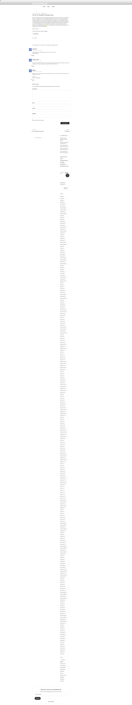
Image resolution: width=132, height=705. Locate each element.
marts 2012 (62, 471)
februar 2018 (62, 342)
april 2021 (61, 286)
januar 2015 (62, 405)
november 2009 (62, 525)
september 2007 (62, 575)
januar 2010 (62, 521)
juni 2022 (61, 267)
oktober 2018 (62, 330)
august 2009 (62, 530)
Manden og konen (63, 675)
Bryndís (33, 70)
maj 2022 (61, 269)
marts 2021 (62, 288)
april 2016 (61, 377)
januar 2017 (62, 359)
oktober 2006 (62, 596)
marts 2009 (62, 540)
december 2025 (62, 207)
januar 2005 (62, 636)
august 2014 (62, 415)
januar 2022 (62, 275)
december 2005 (62, 615)
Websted (34, 113)
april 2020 (61, 302)
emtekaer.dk (40, 3)
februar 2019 (62, 323)
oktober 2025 (62, 211)
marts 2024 (62, 238)
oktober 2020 (62, 296)
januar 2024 (62, 240)
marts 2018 (62, 340)
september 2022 (62, 263)
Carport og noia (62, 663)
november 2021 (62, 277)
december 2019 (62, 309)
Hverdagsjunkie (62, 669)
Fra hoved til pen (63, 665)
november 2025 (62, 209)
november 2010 (62, 501)
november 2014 (62, 409)
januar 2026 (62, 205)
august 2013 (62, 438)
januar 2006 (62, 613)
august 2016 (62, 369)
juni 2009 (61, 534)
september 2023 (62, 244)
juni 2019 (61, 317)
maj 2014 (61, 421)
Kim (39, 13)
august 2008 (62, 553)
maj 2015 (61, 398)
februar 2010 (62, 519)
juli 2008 (61, 555)
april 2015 (61, 400)
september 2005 (62, 621)
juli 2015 (61, 394)
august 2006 (62, 599)
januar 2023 (62, 255)
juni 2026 (61, 198)
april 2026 (61, 202)
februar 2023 (62, 254)
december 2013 (62, 430)
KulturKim (61, 673)
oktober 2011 (62, 480)
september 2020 (62, 298)
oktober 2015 (62, 388)
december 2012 (62, 453)
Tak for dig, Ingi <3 (63, 143)
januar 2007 (62, 590)
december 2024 (62, 227)
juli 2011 (61, 486)
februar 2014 (62, 427)
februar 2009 (62, 542)
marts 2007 (62, 586)
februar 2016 (62, 380)
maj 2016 (61, 375)
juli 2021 (61, 282)
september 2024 (62, 230)
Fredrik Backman (63, 667)
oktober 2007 (62, 573)
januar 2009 (62, 544)
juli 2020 (61, 300)
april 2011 (61, 492)
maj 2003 (61, 653)
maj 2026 (61, 200)
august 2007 (62, 576)
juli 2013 (61, 440)
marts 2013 (62, 448)
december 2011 (62, 476)
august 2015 (62, 392)
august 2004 (62, 640)
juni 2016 (61, 373)
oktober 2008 (62, 550)
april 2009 (61, 538)
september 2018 (62, 332)
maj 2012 (61, 467)
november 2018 (62, 328)
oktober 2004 (62, 638)
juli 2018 (61, 334)
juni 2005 (61, 626)
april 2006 (61, 607)
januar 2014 (62, 428)
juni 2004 (61, 642)
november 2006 (62, 594)
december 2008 (62, 546)
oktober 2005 (62, 619)
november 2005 (62, 617)
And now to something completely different (63, 139)
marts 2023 (62, 252)
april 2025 (61, 219)
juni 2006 (61, 603)
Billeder (53, 6)
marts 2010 (62, 517)
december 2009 (62, 523)
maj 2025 (61, 217)
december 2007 (62, 569)
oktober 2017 (62, 346)
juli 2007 (61, 578)
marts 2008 (62, 563)
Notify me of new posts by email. (38, 120)
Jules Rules (62, 671)
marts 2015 (62, 402)
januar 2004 (62, 648)
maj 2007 (61, 582)
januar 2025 (62, 225)
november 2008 (62, 548)
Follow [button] (67, 175)
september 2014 (62, 413)
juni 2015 (61, 396)
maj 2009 (61, 536)
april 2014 (61, 423)
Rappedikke (62, 677)
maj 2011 (61, 490)
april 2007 (61, 584)
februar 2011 (62, 496)
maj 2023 (61, 250)
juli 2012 (61, 463)
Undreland (62, 681)
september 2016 (62, 367)
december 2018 (62, 327)
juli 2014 (61, 417)
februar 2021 (62, 290)
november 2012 (62, 455)
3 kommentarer (44, 13)
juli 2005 (61, 624)
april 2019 (61, 319)
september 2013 (62, 436)
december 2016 (62, 361)
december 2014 (62, 407)
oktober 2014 (62, 411)
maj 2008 (61, 559)
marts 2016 (62, 378)
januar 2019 (62, 325)
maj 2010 (61, 513)
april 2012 (61, 469)
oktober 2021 (62, 279)
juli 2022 (61, 265)
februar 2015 (62, 403)
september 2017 (62, 348)
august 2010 (62, 507)
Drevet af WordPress (38, 137)
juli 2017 (61, 352)
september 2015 (62, 390)
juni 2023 (61, 248)
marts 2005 (62, 632)
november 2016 (62, 363)
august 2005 (62, 623)
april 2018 (61, 338)
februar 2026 (62, 204)
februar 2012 (62, 473)
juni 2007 (61, 580)
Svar (33, 55)
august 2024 (62, 232)
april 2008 (61, 561)
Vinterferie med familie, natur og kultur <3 (64, 152)
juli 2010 (61, 509)
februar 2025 (62, 223)
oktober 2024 (62, 229)
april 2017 (61, 355)
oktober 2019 (62, 313)
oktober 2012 (62, 457)
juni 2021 (61, 284)
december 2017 (62, 344)
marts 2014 (62, 425)
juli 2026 (61, 196)
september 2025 (62, 213)
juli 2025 (61, 215)
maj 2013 (61, 444)
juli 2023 (61, 246)
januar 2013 (62, 452)
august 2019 (62, 315)
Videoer (48, 6)
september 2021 (62, 280)
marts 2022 (62, 273)
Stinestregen (62, 679)
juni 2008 (61, 557)
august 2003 (62, 649)
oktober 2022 (62, 261)
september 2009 (62, 528)
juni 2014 (61, 419)
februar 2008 (62, 565)
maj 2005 (61, 628)
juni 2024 (61, 234)
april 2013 (61, 446)
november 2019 (62, 311)
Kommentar (34, 88)
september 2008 (62, 551)
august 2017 (62, 350)
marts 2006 (62, 609)
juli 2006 (61, 601)
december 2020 (62, 294)
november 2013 (62, 432)
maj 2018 (61, 336)
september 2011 (62, 482)
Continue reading (51, 701)
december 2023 (62, 242)
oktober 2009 (62, 526)
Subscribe (37, 698)
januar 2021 (62, 292)
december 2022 (62, 257)
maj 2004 (61, 644)
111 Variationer (62, 659)
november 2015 (62, 386)
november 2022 (62, 259)
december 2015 (62, 384)
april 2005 (61, 630)
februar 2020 (62, 305)
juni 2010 (61, 511)
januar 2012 (62, 475)
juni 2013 (61, 442)
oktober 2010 (62, 503)
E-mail (33, 108)
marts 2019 (62, 321)
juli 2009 (61, 532)
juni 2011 (61, 488)
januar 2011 (62, 498)
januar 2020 (62, 307)
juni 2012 (61, 465)
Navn (33, 102)
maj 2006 (61, 605)
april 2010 (61, 515)
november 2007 (62, 571)
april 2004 (61, 646)
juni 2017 (61, 353)
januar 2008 (62, 567)
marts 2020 (62, 304)
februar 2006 (62, 611)
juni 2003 (61, 651)
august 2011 (62, 484)
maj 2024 (61, 236)
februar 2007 (62, 588)
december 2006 (62, 592)
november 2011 (62, 478)
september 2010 (62, 505)
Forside (44, 6)
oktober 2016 (62, 365)
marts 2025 (62, 221)
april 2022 (61, 271)
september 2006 (62, 598)
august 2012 (62, 461)
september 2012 (62, 459)
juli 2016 (61, 371)
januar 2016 (62, 382)
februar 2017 (62, 357)
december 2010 (62, 500)
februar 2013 (62, 450)
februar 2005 (62, 634)
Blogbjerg (61, 661)
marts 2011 (62, 494)
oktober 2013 (62, 434)
